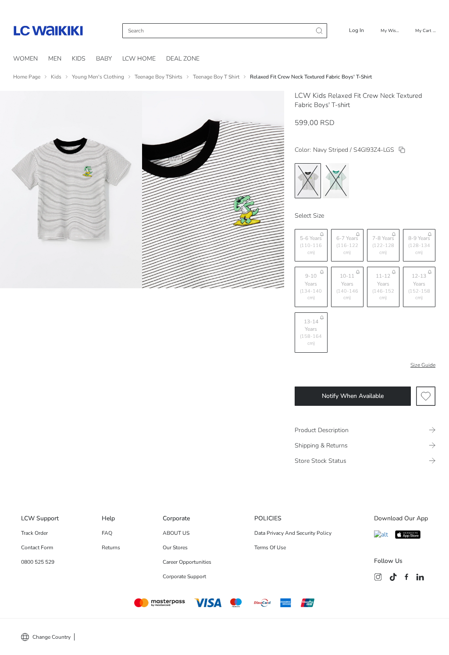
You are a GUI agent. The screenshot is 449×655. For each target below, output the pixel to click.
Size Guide (422, 365)
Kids (56, 76)
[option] (308, 180)
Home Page (26, 76)
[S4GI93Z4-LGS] (402, 150)
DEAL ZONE (183, 58)
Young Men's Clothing (98, 76)
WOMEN (25, 58)
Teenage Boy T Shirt (216, 76)
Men (54, 58)
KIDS (79, 58)
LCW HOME (139, 58)
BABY (104, 58)
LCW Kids (310, 95)
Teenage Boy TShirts (158, 76)
